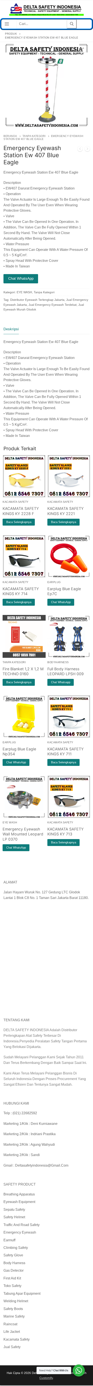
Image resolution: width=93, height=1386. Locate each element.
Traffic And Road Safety (21, 1225)
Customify (46, 1378)
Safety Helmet (14, 1217)
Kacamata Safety (16, 1339)
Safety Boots (13, 1309)
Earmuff (9, 1240)
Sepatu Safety (14, 1209)
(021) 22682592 (25, 1113)
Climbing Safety (15, 1247)
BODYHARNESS (58, 662)
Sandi (35, 1155)
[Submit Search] (72, 24)
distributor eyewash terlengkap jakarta (37, 299)
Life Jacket (11, 1331)
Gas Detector (13, 1270)
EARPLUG (54, 582)
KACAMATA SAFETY (16, 502)
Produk (11, 34)
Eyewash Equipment (19, 1202)
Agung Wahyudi (42, 1144)
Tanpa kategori (34, 136)
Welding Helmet (15, 1301)
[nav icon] (7, 24)
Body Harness (14, 1263)
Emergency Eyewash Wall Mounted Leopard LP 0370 (23, 834)
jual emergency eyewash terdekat (53, 304)
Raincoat (10, 1324)
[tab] (11, 329)
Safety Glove (13, 1255)
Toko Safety (12, 1286)
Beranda (10, 136)
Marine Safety (14, 1316)
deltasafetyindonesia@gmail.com (41, 1165)
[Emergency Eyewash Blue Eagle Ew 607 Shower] (87, 149)
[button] (82, 49)
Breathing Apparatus (19, 1194)
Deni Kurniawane (44, 1123)
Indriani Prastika (43, 1134)
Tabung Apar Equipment (21, 1293)
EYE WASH (24, 292)
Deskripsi (11, 329)
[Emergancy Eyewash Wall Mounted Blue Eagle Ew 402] (80, 149)
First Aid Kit (12, 1278)
